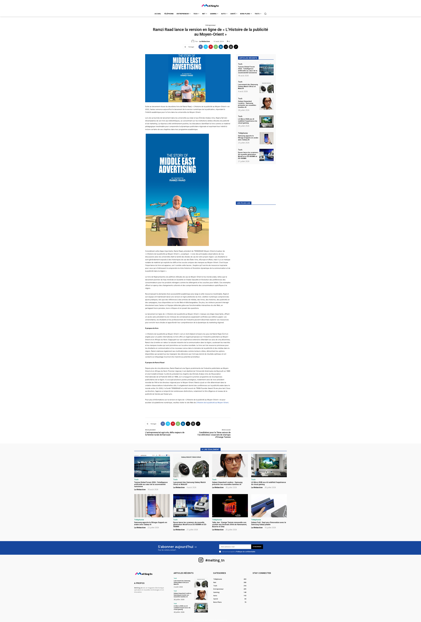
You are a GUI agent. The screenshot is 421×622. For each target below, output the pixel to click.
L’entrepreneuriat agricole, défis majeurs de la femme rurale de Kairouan (164, 433)
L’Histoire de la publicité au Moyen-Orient (212, 402)
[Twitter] (205, 47)
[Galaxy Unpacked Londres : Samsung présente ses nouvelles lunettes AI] (266, 104)
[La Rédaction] (193, 41)
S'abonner (257, 546)
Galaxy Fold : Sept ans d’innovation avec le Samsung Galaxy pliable (268, 523)
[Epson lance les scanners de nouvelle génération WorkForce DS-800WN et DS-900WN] (266, 155)
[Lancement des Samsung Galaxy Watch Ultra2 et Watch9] (266, 87)
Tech (240, 64)
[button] (265, 13)
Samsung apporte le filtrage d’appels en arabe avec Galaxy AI (248, 138)
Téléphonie (243, 133)
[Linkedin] (221, 47)
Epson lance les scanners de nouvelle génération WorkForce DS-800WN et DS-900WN (248, 155)
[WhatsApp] (216, 47)
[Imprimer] (231, 47)
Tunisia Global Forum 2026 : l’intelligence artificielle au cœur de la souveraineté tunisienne (247, 70)
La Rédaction (204, 41)
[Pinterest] (211, 47)
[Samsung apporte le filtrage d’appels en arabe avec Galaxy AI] (266, 138)
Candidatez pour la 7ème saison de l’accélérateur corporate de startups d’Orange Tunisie (214, 434)
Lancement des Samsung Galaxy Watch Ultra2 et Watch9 (248, 86)
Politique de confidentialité (245, 552)
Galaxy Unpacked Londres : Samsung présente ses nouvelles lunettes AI (247, 104)
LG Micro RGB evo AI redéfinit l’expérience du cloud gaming (247, 121)
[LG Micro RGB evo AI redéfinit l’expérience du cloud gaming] (266, 121)
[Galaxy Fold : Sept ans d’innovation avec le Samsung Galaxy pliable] (269, 505)
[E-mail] (226, 47)
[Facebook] (200, 47)
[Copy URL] (236, 47)
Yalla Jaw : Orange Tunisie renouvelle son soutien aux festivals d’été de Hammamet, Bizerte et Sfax (229, 524)
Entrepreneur (210, 25)
